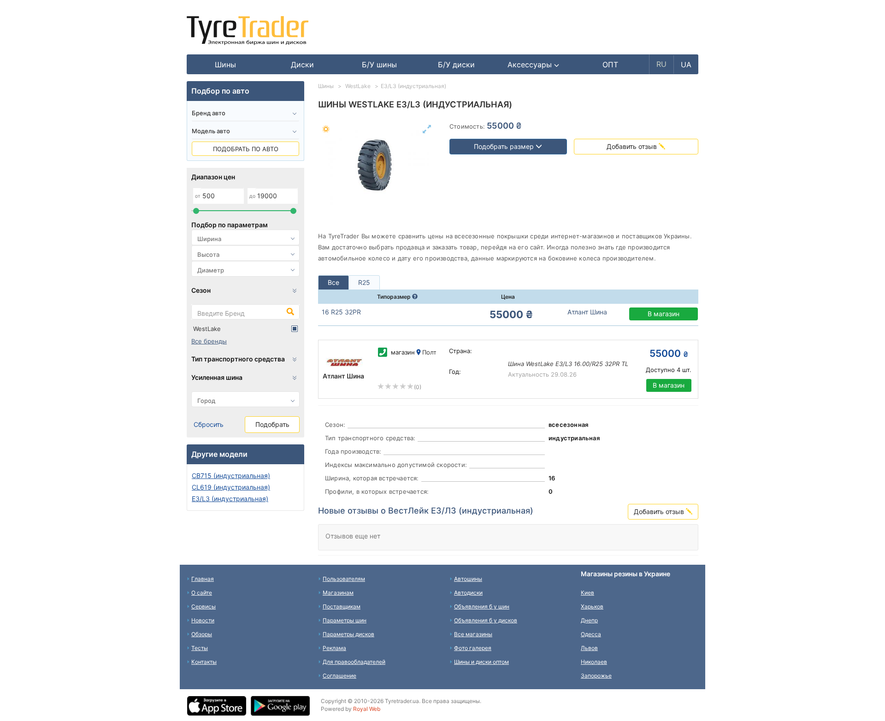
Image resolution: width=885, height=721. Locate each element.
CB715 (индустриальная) (231, 475)
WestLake (207, 328)
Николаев (594, 661)
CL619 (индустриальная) (231, 487)
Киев (587, 592)
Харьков (592, 606)
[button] (533, 64)
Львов (589, 647)
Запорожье (596, 675)
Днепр (589, 620)
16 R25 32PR (341, 312)
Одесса (591, 634)
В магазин (663, 314)
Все (333, 282)
